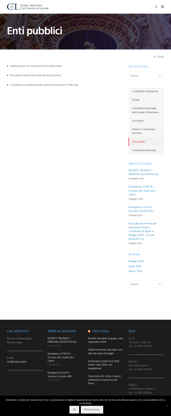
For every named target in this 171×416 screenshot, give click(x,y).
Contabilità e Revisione (145, 91)
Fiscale (135, 100)
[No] (166, 406)
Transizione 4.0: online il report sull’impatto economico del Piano (104, 380)
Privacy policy (92, 410)
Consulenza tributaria (144, 150)
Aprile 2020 (135, 266)
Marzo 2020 (135, 271)
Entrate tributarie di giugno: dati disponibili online (105, 340)
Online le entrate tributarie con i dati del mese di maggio (105, 352)
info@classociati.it (17, 362)
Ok (74, 410)
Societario (138, 121)
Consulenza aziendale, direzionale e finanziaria (145, 110)
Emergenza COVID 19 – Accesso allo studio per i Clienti (142, 191)
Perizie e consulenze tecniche (143, 131)
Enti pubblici (139, 142)
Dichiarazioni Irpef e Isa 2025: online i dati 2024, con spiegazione (104, 365)
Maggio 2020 (136, 261)
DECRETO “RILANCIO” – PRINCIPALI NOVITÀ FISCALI (143, 172)
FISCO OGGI (100, 331)
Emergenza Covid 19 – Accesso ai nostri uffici (141, 209)
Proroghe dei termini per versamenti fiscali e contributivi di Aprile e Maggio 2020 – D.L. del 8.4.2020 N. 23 (143, 231)
